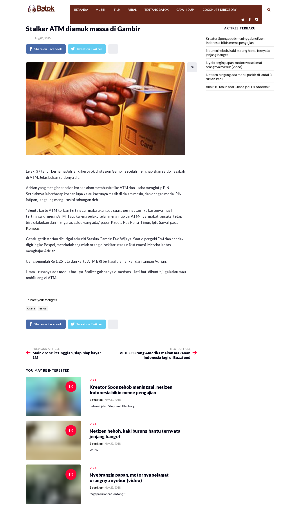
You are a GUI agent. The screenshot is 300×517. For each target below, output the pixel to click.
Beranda (81, 9)
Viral (132, 9)
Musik (100, 9)
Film (117, 9)
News (42, 308)
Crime (31, 308)
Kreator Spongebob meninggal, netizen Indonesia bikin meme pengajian (235, 40)
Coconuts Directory (219, 9)
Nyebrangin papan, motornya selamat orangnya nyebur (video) (234, 64)
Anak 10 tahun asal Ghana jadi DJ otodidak (238, 87)
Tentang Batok (156, 9)
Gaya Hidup (185, 9)
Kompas (33, 228)
